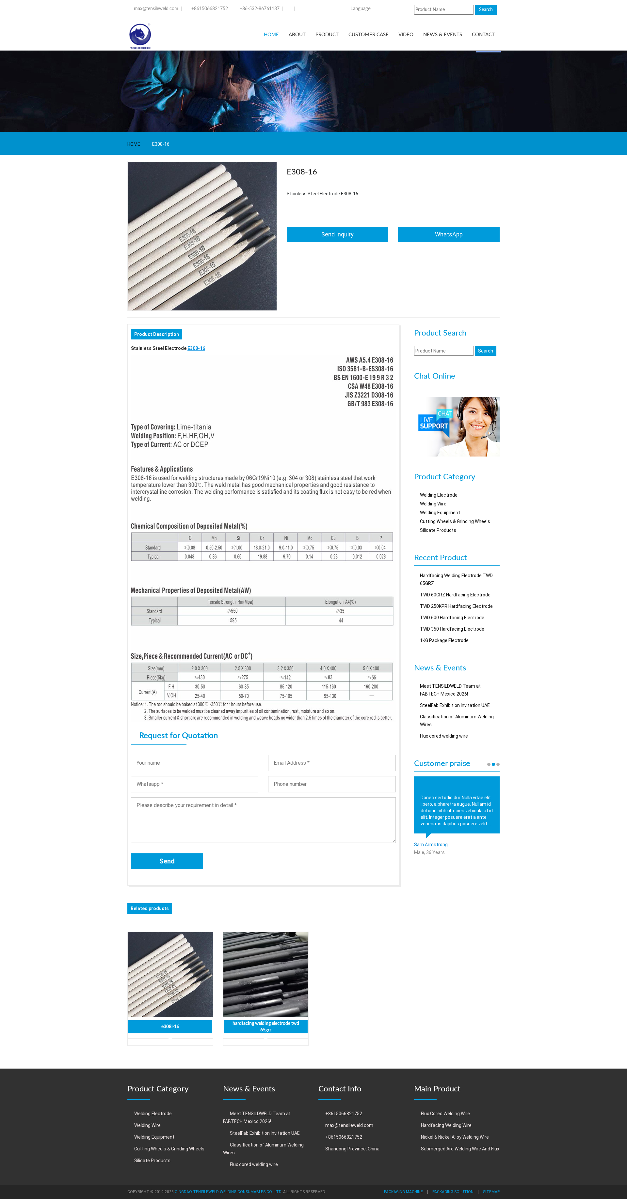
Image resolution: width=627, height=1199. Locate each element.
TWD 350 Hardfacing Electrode (452, 629)
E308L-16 (170, 1027)
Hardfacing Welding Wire (446, 1125)
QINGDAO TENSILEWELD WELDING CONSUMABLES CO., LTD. (228, 1192)
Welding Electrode (439, 495)
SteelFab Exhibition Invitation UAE (455, 705)
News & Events (442, 34)
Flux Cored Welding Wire (445, 1113)
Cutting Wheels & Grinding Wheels (455, 521)
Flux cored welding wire (444, 736)
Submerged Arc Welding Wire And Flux (460, 1148)
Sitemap (491, 1192)
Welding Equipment (440, 512)
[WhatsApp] (457, 426)
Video (405, 34)
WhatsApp (449, 234)
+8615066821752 (209, 9)
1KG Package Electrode (444, 640)
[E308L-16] (170, 974)
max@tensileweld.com (156, 9)
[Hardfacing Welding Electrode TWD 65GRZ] (266, 974)
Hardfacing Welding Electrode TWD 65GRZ (266, 1026)
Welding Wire (433, 503)
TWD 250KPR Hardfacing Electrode (456, 606)
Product (327, 34)
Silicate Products (438, 530)
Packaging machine (403, 1192)
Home (271, 34)
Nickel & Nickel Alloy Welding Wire (455, 1137)
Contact (483, 34)
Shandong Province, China (352, 1148)
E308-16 (196, 348)
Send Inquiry (337, 234)
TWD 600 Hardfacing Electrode (452, 617)
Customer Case (368, 34)
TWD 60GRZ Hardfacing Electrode (455, 594)
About (297, 34)
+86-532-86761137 (260, 9)
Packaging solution (453, 1192)
